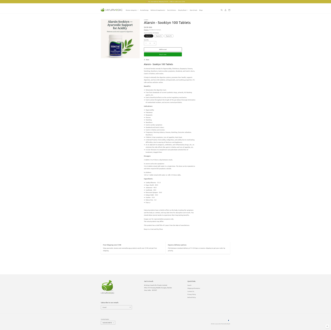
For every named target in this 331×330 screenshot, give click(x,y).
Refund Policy (191, 297)
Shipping (146, 29)
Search (189, 285)
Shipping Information (193, 288)
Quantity (146, 40)
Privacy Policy (191, 294)
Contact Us (190, 291)
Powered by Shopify (225, 323)
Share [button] (147, 59)
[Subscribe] (130, 307)
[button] (132, 10)
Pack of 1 (148, 36)
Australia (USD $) (107, 322)
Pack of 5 (169, 36)
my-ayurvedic (218, 323)
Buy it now (162, 54)
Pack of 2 (159, 36)
